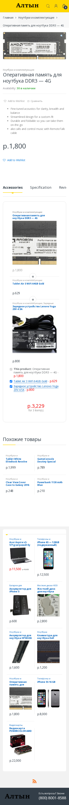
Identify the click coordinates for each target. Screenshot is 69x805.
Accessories (12, 188)
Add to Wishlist (16, 101)
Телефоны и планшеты (43, 540)
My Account (56, 6)
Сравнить (37, 101)
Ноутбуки (42, 631)
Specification (40, 188)
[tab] (12, 189)
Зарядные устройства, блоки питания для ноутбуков (34, 304)
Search (48, 6)
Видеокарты (15, 725)
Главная (8, 17)
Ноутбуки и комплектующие (36, 17)
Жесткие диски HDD (47, 585)
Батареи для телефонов (15, 586)
